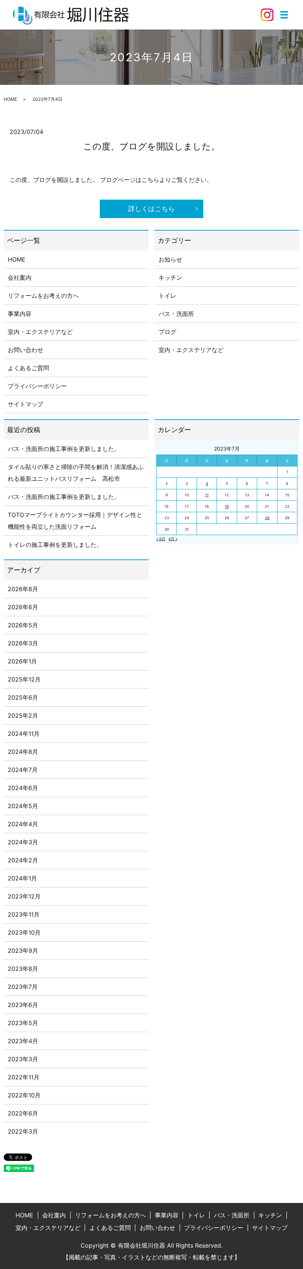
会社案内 (19, 277)
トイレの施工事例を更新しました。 (55, 544)
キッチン (170, 277)
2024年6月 (23, 788)
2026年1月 (22, 661)
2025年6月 (23, 697)
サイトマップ (25, 404)
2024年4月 (23, 824)
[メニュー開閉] (284, 14)
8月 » (172, 539)
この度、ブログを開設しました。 (151, 146)
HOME (10, 99)
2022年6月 (23, 1113)
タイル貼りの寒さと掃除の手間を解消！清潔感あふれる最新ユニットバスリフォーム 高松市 (76, 472)
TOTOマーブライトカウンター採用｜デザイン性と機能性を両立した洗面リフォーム (75, 520)
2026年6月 (23, 607)
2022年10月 (24, 1095)
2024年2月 (23, 860)
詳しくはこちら (151, 209)
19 (227, 506)
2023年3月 (23, 1059)
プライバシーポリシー (37, 386)
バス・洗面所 (176, 313)
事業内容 (19, 313)
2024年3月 (23, 842)
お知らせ (170, 259)
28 (267, 517)
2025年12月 (24, 679)
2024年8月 (23, 751)
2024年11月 (24, 733)
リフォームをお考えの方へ (43, 295)
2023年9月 (23, 950)
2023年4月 (23, 1041)
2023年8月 (23, 968)
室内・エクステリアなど (40, 331)
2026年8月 (23, 589)
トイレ (167, 295)
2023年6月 (23, 1004)
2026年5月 (23, 625)
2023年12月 (24, 896)
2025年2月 (23, 715)
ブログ (167, 331)
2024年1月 (22, 878)
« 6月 (160, 539)
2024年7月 (23, 769)
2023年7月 (23, 986)
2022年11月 (24, 1077)
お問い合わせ (25, 350)
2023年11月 (24, 914)
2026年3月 (23, 643)
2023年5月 (23, 1023)
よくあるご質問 (28, 368)
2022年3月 (23, 1131)
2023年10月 (24, 932)
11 (207, 495)
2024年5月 (23, 806)
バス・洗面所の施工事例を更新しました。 (64, 448)
